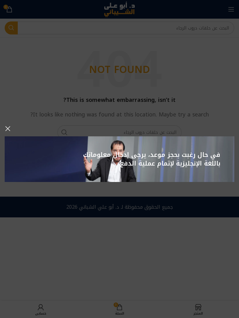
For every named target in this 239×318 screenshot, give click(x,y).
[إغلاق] (8, 128)
